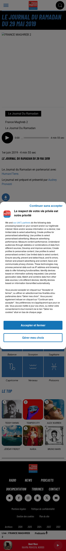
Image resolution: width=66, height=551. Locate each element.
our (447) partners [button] (21, 222)
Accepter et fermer (33, 325)
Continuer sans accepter (46, 206)
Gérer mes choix (33, 338)
